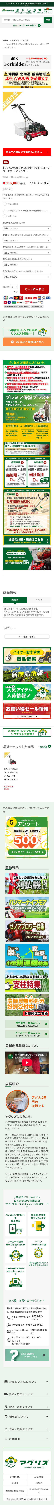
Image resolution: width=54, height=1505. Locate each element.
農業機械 (15, 40)
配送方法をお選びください (14, 223)
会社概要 (15, 1483)
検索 (48, 19)
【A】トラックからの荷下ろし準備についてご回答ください (25, 235)
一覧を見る (42, 746)
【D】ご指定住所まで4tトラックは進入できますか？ (23, 271)
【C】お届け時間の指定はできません (17, 259)
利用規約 (39, 1483)
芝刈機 (25, 40)
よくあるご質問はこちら (27, 342)
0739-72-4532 (34, 1324)
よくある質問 (38, 1477)
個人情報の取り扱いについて (39, 1491)
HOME (5, 40)
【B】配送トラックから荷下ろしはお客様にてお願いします (26, 247)
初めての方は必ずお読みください (24, 152)
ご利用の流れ (15, 1477)
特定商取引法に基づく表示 (15, 1491)
